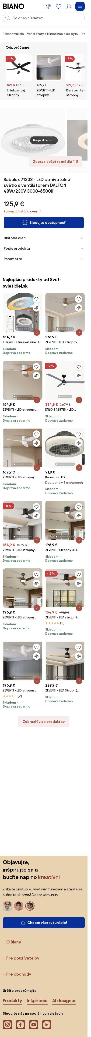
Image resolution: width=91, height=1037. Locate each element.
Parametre (13, 259)
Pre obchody (18, 974)
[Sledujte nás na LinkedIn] (46, 1024)
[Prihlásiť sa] (69, 6)
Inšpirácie (37, 1000)
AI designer (64, 1000)
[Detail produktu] (37, 332)
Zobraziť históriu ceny (21, 211)
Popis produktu (17, 248)
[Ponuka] (80, 6)
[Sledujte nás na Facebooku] (20, 1024)
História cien (15, 238)
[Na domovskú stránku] (13, 6)
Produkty (12, 1000)
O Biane (13, 942)
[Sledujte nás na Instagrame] (7, 1024)
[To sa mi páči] (36, 299)
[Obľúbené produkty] (58, 6)
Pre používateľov (22, 958)
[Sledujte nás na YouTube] (33, 1024)
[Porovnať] (36, 308)
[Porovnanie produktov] (48, 6)
